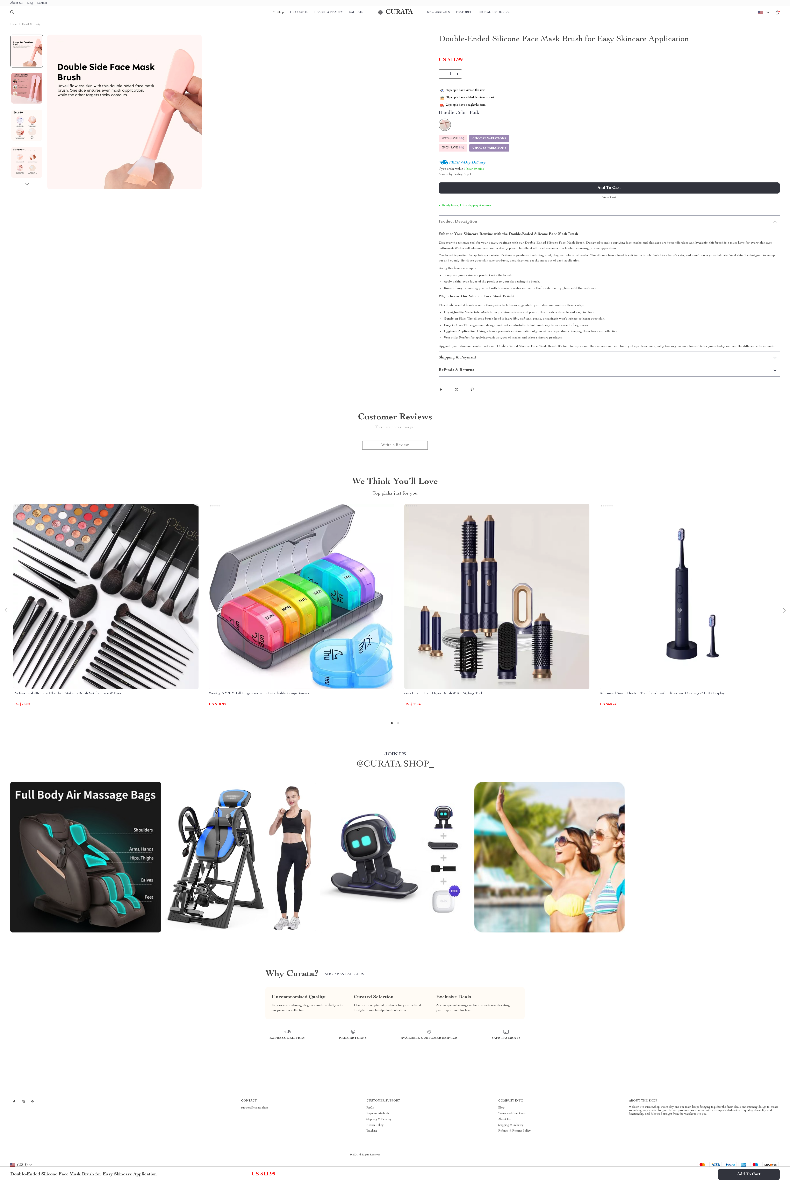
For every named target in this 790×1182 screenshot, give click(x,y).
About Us (16, 3)
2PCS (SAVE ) (453, 138)
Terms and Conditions (512, 1113)
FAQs (370, 1107)
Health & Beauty (328, 12)
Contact (42, 3)
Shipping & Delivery (379, 1119)
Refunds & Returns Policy (514, 1130)
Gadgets (356, 12)
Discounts (299, 12)
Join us (395, 754)
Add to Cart (749, 1174)
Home (13, 24)
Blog (30, 3)
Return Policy (374, 1125)
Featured (464, 12)
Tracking (371, 1130)
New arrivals (438, 12)
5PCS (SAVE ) (453, 147)
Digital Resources (494, 12)
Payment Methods (377, 1113)
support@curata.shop (254, 1107)
